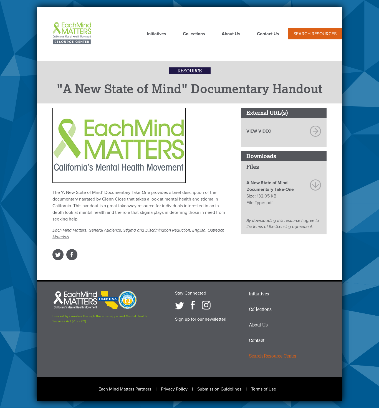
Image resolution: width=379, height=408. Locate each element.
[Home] (71, 33)
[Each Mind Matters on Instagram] (206, 305)
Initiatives (156, 34)
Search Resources (315, 34)
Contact (256, 340)
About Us (231, 34)
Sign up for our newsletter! (200, 319)
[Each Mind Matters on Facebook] (192, 305)
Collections (194, 34)
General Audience (105, 230)
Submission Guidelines (219, 389)
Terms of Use (263, 389)
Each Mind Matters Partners (124, 389)
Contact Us (268, 34)
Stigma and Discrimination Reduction (156, 230)
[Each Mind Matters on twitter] (179, 305)
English (198, 230)
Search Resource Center (273, 356)
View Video (258, 131)
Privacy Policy (174, 389)
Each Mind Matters (69, 230)
